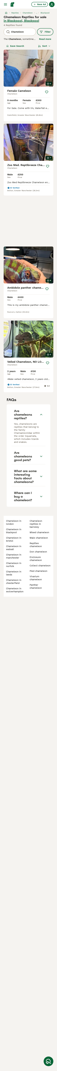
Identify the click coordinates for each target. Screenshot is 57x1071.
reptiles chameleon (36, 545)
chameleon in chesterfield (13, 581)
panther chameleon (36, 586)
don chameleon (38, 551)
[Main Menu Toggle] (5, 4)
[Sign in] (52, 4)
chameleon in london (13, 522)
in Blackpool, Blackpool (21, 20)
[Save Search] (48, 1061)
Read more (45, 39)
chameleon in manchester (13, 556)
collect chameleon (40, 565)
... (36, 13)
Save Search (17, 46)
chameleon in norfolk (13, 565)
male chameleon (39, 537)
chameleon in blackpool (13, 531)
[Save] (47, 92)
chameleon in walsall (13, 548)
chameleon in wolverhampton (14, 590)
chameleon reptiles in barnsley (36, 524)
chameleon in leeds (13, 573)
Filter (48, 31)
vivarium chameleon (36, 578)
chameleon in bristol (13, 539)
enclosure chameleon (36, 559)
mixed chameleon (39, 532)
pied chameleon (38, 571)
